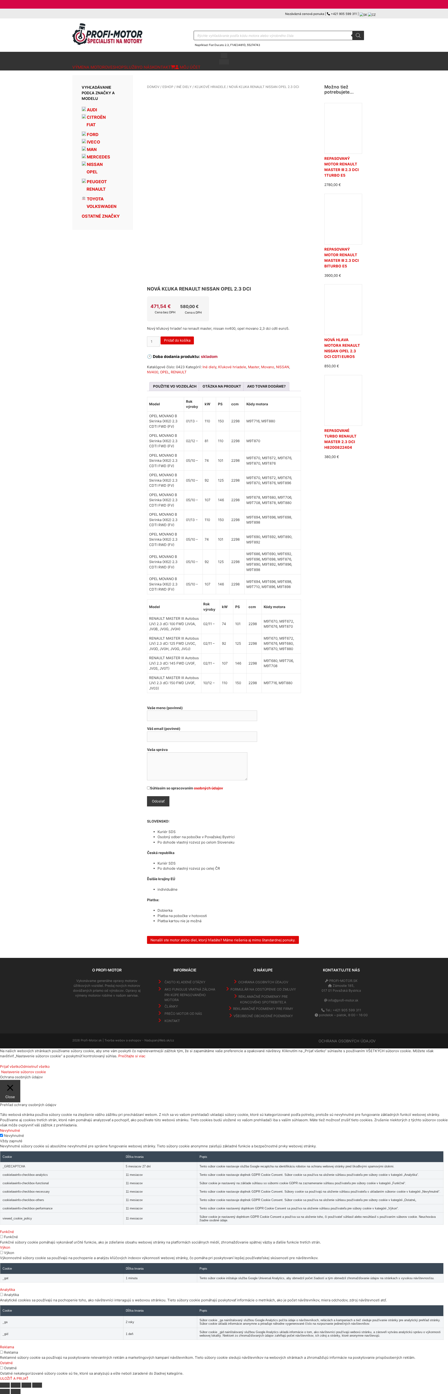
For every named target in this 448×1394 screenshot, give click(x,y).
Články (171, 1006)
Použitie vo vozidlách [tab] (174, 386)
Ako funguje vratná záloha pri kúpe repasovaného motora (189, 994)
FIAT (91, 124)
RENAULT (179, 372)
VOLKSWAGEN (101, 206)
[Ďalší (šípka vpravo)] (16, 1391)
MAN (91, 149)
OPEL (164, 372)
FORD (92, 134)
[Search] (358, 35)
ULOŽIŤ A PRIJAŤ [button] (14, 1378)
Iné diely (184, 87)
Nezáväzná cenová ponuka (304, 14)
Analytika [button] (7, 1289)
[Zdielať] (26, 1385)
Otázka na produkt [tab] (222, 386)
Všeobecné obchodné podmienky (263, 1016)
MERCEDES (98, 156)
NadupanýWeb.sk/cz (159, 1040)
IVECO (93, 142)
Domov (153, 87)
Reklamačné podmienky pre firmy (263, 1009)
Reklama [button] (7, 1347)
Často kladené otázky (184, 982)
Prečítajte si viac (131, 1056)
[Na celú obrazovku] (16, 1385)
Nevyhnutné (14, 1135)
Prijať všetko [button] (10, 1066)
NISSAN (282, 367)
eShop (167, 87)
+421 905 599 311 (344, 14)
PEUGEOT (96, 181)
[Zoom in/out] (5, 1385)
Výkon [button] (5, 1247)
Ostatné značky (101, 216)
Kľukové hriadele (210, 87)
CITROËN (96, 117)
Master (253, 367)
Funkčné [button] (7, 1231)
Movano (267, 367)
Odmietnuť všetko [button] (35, 1066)
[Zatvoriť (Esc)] (37, 1385)
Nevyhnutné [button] (10, 1130)
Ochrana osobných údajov (263, 982)
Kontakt (172, 1021)
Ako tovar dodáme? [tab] (266, 386)
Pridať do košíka (177, 340)
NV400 (152, 372)
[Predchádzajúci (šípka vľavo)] (5, 1391)
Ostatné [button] (6, 1363)
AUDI (91, 109)
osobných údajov (208, 788)
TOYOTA (95, 198)
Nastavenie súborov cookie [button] (23, 1072)
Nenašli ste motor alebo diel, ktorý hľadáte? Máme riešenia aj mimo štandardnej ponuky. (222, 940)
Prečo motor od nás (183, 1014)
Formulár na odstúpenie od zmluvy (263, 989)
